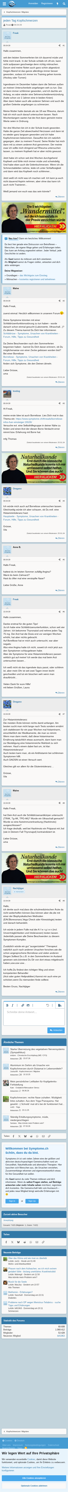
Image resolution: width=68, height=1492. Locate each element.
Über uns (6, 1445)
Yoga (18, 1107)
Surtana (13, 1123)
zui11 (12, 1107)
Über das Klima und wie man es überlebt (27, 1258)
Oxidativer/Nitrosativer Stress (27, 1088)
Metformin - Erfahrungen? (20, 1292)
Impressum (18, 1445)
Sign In (12, 1201)
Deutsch (20, 1440)
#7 (64, 714)
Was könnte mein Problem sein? (31, 1123)
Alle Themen (14, 1287)
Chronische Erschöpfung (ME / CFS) (32, 1055)
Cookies (8, 1440)
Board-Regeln (8, 1448)
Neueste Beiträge (12, 1252)
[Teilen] (59, 45)
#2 (64, 301)
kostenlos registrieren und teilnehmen (37, 279)
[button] (7, 1005)
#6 (64, 612)
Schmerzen (13, 1311)
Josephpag (8, 1220)
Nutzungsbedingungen (35, 1445)
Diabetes (12, 1298)
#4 (64, 501)
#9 (64, 901)
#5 (64, 560)
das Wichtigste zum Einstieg (33, 275)
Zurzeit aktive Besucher (15, 1214)
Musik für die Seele (17, 1282)
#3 (64, 403)
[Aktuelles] (57, 4)
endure (13, 1055)
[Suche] (64, 4)
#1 (64, 46)
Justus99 (14, 1071)
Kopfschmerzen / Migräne (29, 1071)
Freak (8, 25)
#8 (64, 803)
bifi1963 (61, 1336)
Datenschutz (53, 1445)
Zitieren (61, 197)
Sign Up (32, 1201)
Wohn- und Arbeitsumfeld (19, 1264)
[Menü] (4, 4)
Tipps (19, 1448)
